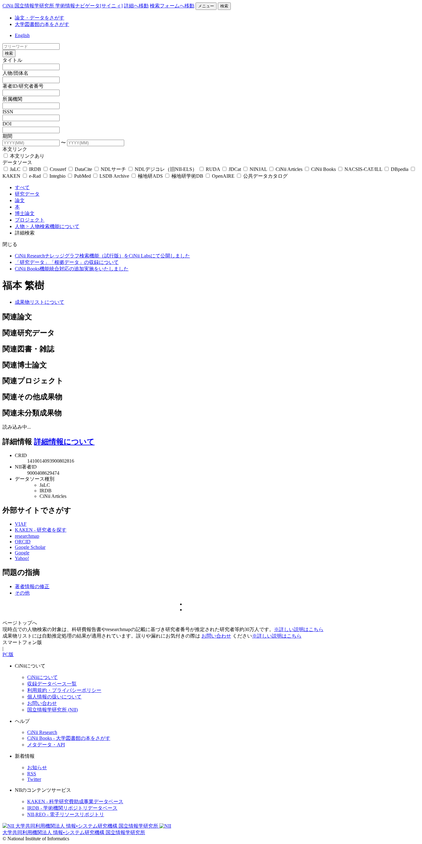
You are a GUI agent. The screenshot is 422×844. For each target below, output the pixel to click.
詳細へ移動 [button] (136, 5)
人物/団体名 (15, 73)
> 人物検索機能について (52, 226)
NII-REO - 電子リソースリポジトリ (65, 814)
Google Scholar (30, 547)
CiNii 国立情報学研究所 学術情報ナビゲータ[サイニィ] (62, 5)
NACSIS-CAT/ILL (363, 169)
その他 (22, 593)
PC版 (8, 654)
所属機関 (12, 99)
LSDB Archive (114, 176)
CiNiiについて (42, 677)
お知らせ (37, 767)
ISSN (7, 111)
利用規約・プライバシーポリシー (64, 690)
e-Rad (35, 176)
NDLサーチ (113, 169)
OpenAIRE (223, 176)
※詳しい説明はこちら (298, 629)
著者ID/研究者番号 (23, 86)
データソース (17, 162)
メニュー (206, 6)
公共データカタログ (265, 176)
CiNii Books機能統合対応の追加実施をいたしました (72, 268)
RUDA (213, 169)
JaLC (15, 169)
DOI (6, 123)
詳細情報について (64, 442)
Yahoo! (22, 558)
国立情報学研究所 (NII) (52, 709)
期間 (7, 136)
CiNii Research (42, 732)
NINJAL (258, 169)
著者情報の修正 (32, 586)
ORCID (23, 541)
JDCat (234, 169)
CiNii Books (323, 169)
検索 (224, 6)
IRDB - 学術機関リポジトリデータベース (72, 808)
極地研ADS (150, 176)
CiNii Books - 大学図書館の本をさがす (68, 738)
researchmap (27, 536)
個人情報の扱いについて (54, 696)
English (22, 35)
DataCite (83, 169)
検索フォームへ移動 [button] (172, 5)
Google (22, 552)
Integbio (57, 176)
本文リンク (14, 149)
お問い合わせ (216, 635)
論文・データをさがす (39, 17)
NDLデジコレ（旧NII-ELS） (165, 169)
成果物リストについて (39, 302)
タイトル (12, 60)
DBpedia (400, 169)
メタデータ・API (46, 744)
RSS (31, 773)
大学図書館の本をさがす (42, 24)
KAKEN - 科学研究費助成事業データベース (75, 801)
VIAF (21, 524)
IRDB (35, 169)
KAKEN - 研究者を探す (40, 529)
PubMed (82, 176)
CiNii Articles (289, 169)
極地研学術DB (187, 176)
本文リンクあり (26, 156)
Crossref (58, 169)
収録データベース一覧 (52, 683)
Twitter (34, 779)
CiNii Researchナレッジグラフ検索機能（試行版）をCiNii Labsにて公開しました (102, 255)
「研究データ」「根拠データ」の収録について (67, 262)
